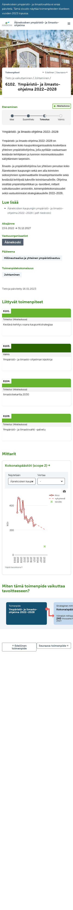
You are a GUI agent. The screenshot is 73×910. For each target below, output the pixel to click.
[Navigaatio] (68, 23)
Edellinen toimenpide (19, 647)
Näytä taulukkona (13, 567)
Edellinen (49, 72)
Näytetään (14, 475)
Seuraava (61, 72)
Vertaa (41, 475)
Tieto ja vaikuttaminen (18, 78)
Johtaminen (41, 78)
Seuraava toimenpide (52, 645)
